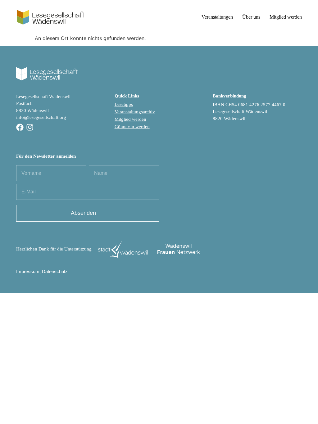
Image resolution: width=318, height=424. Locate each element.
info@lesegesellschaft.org (41, 117)
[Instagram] (30, 127)
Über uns (251, 17)
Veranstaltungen (217, 17)
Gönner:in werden (132, 126)
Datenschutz (55, 271)
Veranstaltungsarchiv (135, 111)
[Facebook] (20, 127)
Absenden (83, 213)
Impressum (27, 271)
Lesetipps (124, 104)
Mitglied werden (286, 17)
